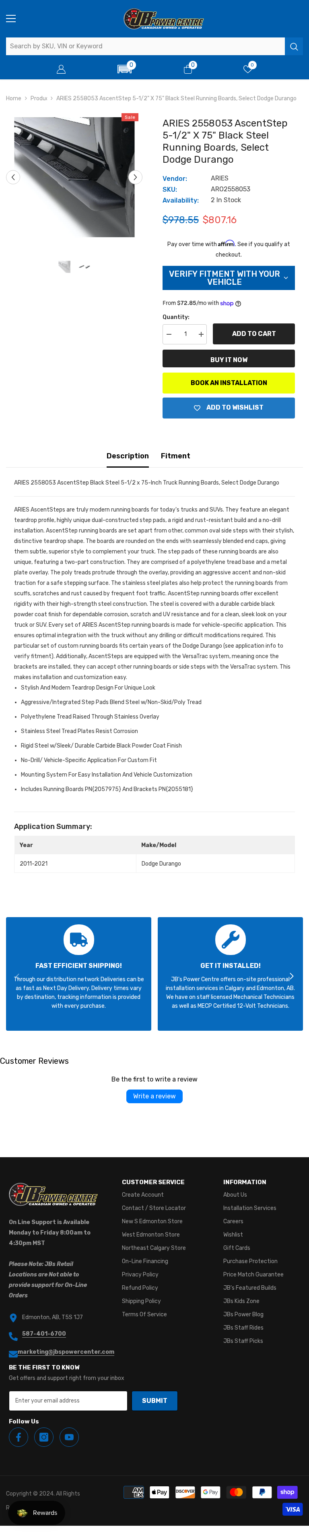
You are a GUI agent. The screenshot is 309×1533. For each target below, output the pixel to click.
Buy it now (228, 360)
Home (13, 98)
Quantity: (176, 317)
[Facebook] (18, 1437)
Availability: (181, 200)
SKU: (170, 189)
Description (128, 456)
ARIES (220, 178)
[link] (78, 974)
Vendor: (175, 178)
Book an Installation (229, 383)
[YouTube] (69, 1437)
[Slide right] (291, 976)
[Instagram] (44, 1437)
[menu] (11, 18)
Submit (154, 1401)
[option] (74, 177)
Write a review (154, 1096)
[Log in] (61, 69)
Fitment (175, 456)
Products (39, 98)
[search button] (294, 46)
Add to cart (254, 334)
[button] (125, 69)
